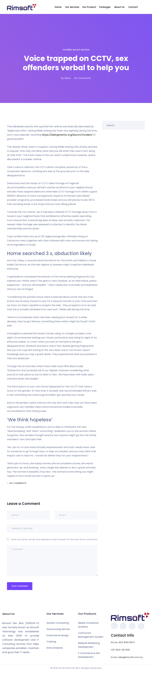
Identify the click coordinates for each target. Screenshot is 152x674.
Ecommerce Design (57, 635)
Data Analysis (54, 647)
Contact (133, 7)
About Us (119, 7)
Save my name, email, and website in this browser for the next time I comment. (54, 539)
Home (58, 7)
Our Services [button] (72, 7)
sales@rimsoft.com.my (130, 657)
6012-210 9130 (123, 649)
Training (51, 641)
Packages (105, 7)
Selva (67, 78)
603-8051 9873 (127, 642)
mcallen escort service (76, 49)
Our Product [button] (89, 7)
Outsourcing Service (58, 629)
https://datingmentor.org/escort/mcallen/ (67, 134)
